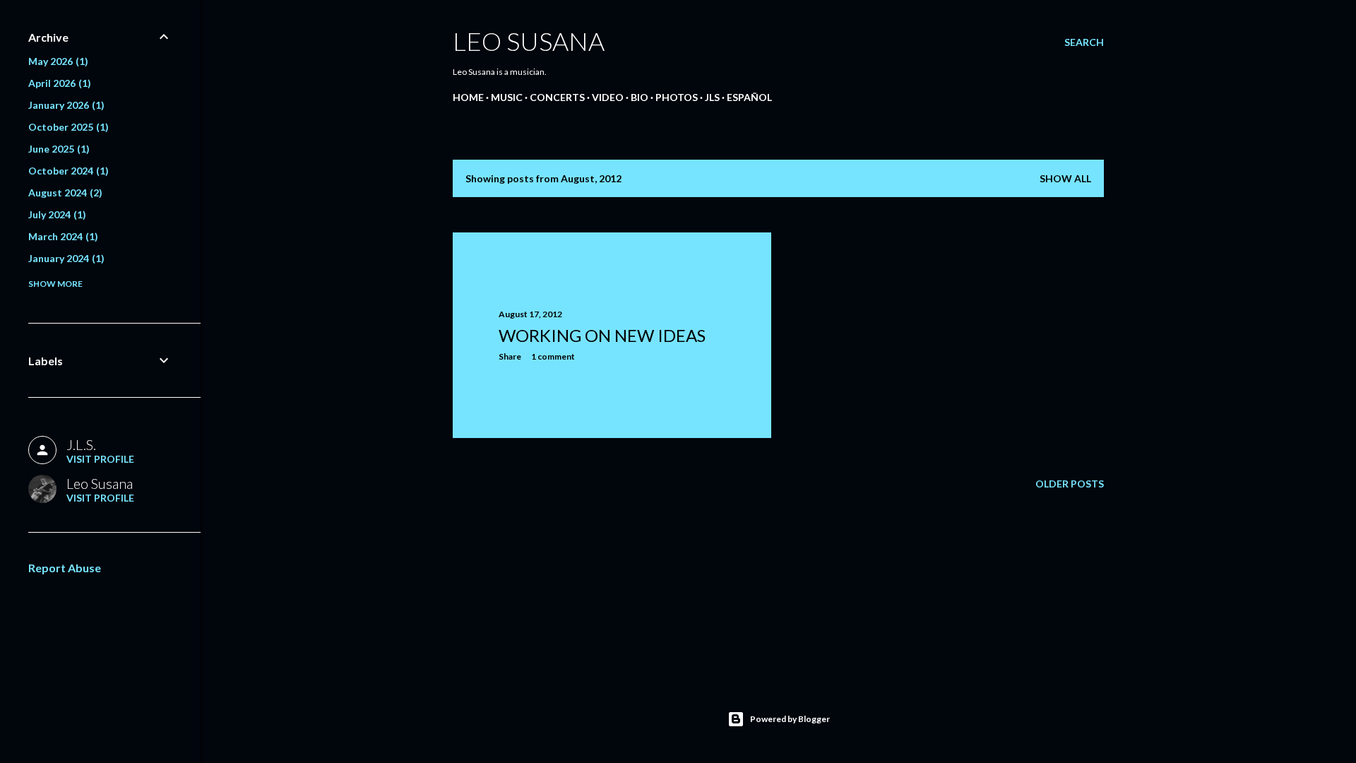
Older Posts (1069, 484)
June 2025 (57, 149)
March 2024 (61, 236)
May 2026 (56, 61)
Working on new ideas (602, 335)
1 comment (553, 356)
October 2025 (66, 127)
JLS (712, 97)
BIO (639, 97)
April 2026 (58, 83)
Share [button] (510, 356)
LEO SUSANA (529, 41)
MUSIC (507, 97)
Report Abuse (64, 567)
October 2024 (66, 171)
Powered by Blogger (790, 719)
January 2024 (64, 258)
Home (468, 97)
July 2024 (55, 214)
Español (749, 97)
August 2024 (63, 193)
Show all (1065, 178)
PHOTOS (676, 97)
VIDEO (608, 97)
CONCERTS (557, 97)
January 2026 (64, 105)
